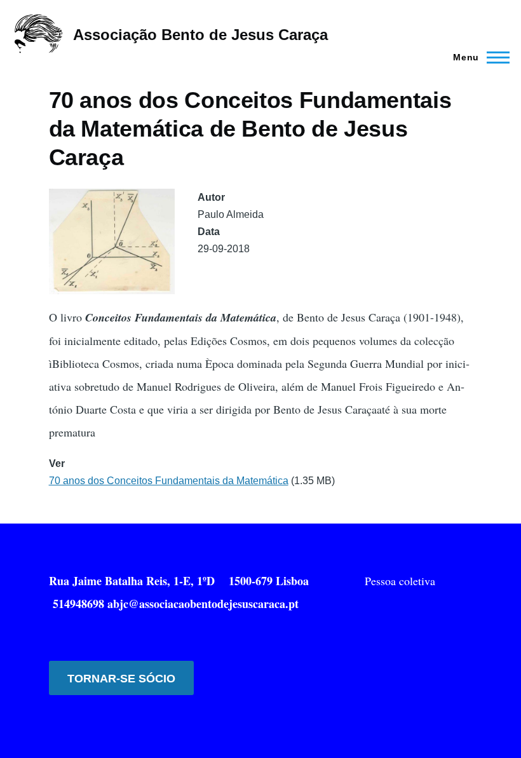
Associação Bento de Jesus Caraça (200, 34)
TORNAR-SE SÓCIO (121, 678)
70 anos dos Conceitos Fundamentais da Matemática (168, 480)
